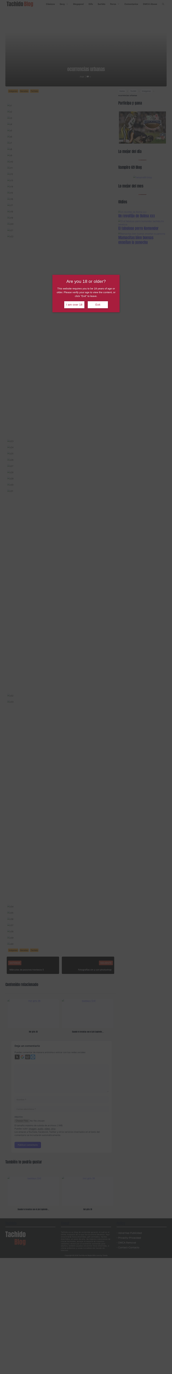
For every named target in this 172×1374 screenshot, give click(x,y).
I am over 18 (74, 304)
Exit (97, 304)
